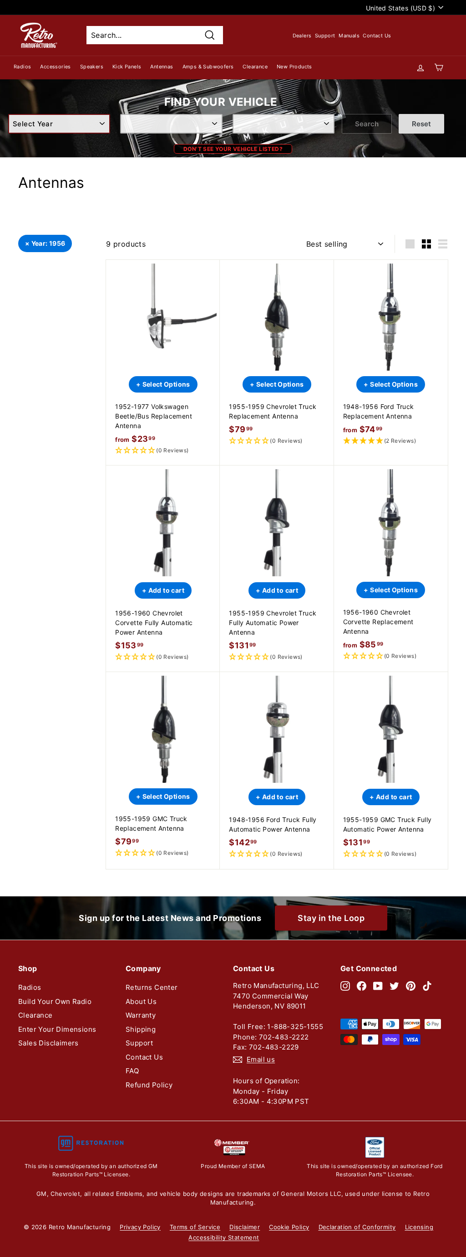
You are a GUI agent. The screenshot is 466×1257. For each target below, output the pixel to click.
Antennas (161, 66)
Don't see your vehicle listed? (233, 148)
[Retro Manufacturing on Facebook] (361, 986)
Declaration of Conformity (357, 1227)
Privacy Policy (140, 1227)
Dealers (302, 35)
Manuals (349, 35)
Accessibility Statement (223, 1237)
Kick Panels (126, 66)
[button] (163, 450)
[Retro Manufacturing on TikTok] (427, 986)
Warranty (141, 1015)
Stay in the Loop (331, 918)
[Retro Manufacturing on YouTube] (378, 986)
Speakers (91, 66)
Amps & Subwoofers (208, 66)
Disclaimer (244, 1227)
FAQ (132, 1070)
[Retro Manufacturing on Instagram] (345, 986)
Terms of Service (195, 1227)
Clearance (255, 66)
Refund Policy (149, 1085)
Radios (22, 66)
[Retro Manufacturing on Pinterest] (410, 986)
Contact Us (377, 35)
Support (325, 35)
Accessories (55, 66)
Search (367, 123)
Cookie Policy (289, 1227)
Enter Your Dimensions (57, 1029)
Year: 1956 (48, 243)
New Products (294, 66)
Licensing (419, 1227)
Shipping (141, 1029)
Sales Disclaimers (48, 1043)
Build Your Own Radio (54, 1001)
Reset (421, 123)
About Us (141, 1001)
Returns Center (152, 987)
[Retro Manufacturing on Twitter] (394, 986)
